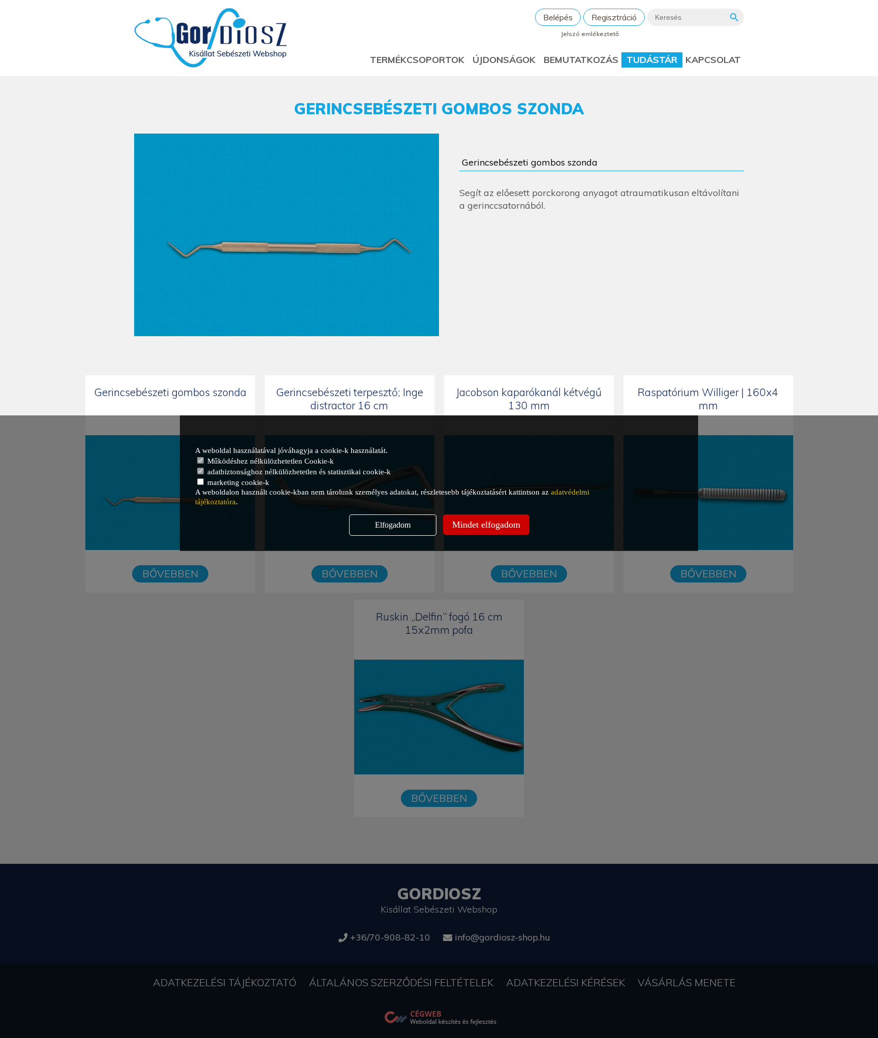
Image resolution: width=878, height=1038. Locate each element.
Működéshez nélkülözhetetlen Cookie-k (269, 461)
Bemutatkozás (581, 60)
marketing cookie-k (237, 482)
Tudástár (651, 60)
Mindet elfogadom (486, 525)
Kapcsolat (713, 60)
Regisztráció (614, 17)
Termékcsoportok (417, 60)
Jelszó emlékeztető (590, 34)
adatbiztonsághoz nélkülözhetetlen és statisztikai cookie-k (298, 472)
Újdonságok (504, 60)
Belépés (558, 17)
